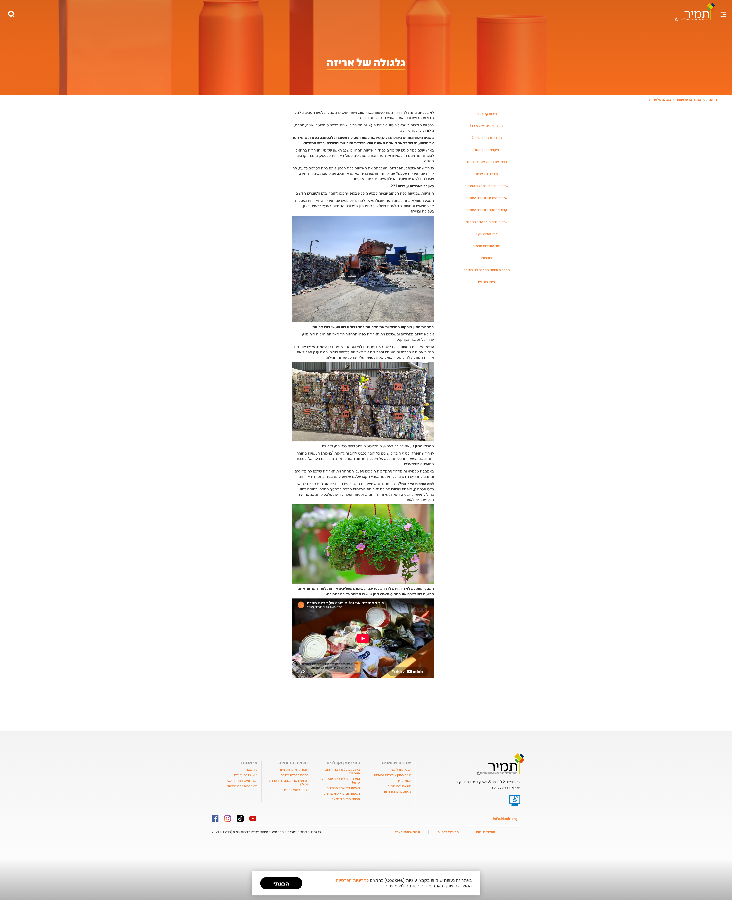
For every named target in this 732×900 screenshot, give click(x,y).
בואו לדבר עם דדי (245, 775)
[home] (695, 12)
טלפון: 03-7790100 (506, 788)
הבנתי (281, 883)
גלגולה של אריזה (486, 174)
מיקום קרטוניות (486, 114)
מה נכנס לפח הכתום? (486, 138)
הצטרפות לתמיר (400, 770)
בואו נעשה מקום (486, 234)
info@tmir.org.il (506, 819)
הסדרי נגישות (485, 832)
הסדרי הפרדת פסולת (295, 775)
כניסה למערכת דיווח (397, 792)
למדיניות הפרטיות (352, 880)
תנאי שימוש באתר (407, 832)
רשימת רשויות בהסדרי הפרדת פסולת (289, 782)
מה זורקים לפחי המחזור (241, 786)
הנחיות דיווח (403, 781)
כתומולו (486, 258)
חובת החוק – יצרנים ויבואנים (392, 775)
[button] (723, 9)
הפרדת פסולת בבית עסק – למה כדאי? (339, 780)
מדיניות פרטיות (448, 832)
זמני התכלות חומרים (487, 246)
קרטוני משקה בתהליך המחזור (486, 210)
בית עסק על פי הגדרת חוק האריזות (342, 771)
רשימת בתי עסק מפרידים (343, 788)
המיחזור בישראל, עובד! (486, 126)
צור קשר (251, 770)
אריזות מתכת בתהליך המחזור (486, 198)
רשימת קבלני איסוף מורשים (342, 793)
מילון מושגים (486, 282)
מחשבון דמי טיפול (399, 786)
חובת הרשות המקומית (294, 770)
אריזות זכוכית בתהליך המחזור (486, 222)
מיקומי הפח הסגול (486, 150)
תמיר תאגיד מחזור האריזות (239, 781)
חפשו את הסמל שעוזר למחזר (486, 162)
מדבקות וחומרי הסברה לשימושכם (486, 270)
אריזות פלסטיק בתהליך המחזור (486, 186)
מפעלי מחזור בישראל (346, 799)
